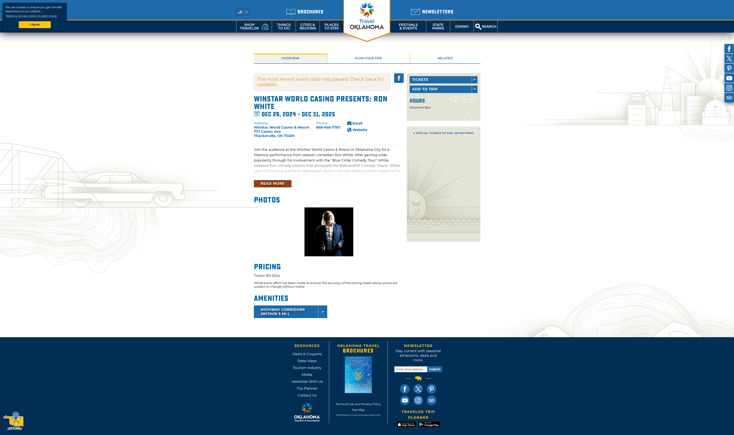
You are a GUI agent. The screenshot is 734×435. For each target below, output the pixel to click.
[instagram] (729, 88)
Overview (290, 58)
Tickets (420, 80)
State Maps (307, 361)
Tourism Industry (307, 368)
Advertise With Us (307, 382)
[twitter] (729, 58)
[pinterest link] (431, 389)
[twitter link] (418, 389)
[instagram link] (418, 400)
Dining (462, 26)
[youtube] (729, 78)
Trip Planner (306, 388)
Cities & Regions (308, 26)
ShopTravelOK (249, 26)
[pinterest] (729, 68)
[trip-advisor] (729, 97)
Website (359, 130)
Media (307, 375)
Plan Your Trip (368, 58)
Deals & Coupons (307, 354)
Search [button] (489, 26)
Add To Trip (425, 89)
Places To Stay (331, 26)
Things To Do (284, 26)
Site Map (358, 410)
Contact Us (307, 395)
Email (357, 123)
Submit (434, 369)
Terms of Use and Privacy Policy (358, 404)
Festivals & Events (408, 26)
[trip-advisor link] (431, 400)
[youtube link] (405, 400)
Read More (273, 183)
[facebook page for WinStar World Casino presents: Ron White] (399, 78)
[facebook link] (405, 389)
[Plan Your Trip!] (14, 421)
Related (445, 58)
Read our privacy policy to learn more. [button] (31, 16)
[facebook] (729, 49)
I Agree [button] (35, 24)
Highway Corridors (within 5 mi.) (283, 312)
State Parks (438, 26)
